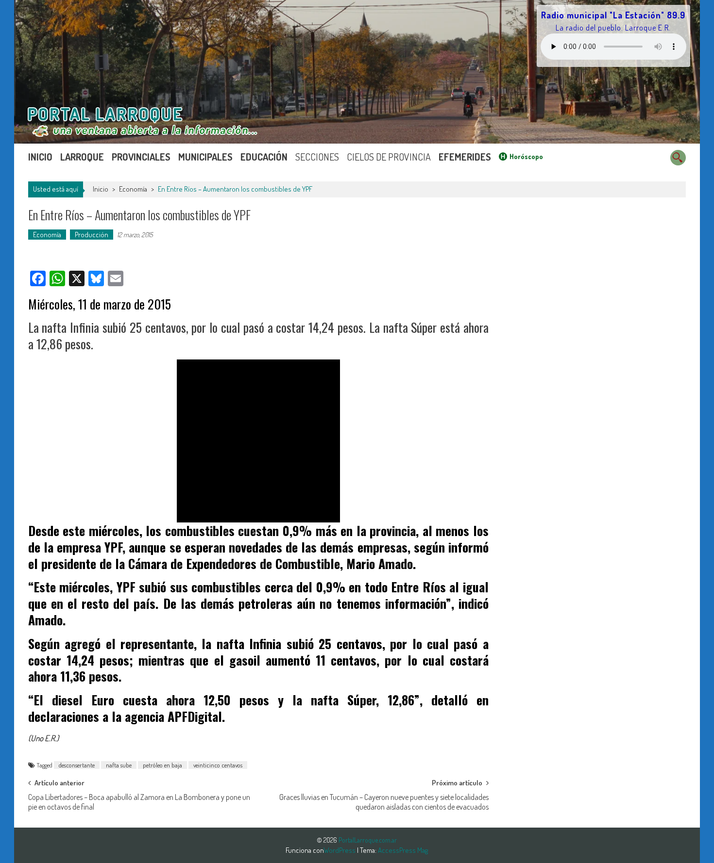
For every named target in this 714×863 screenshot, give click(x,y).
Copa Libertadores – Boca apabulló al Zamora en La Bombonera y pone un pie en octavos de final (139, 800)
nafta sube (119, 765)
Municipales (205, 156)
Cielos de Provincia (389, 156)
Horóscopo (526, 156)
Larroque (82, 156)
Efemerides (465, 156)
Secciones (317, 156)
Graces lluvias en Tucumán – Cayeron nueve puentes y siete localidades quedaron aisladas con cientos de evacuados (384, 800)
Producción (91, 234)
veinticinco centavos (217, 765)
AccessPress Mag (403, 850)
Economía (133, 189)
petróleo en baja (162, 765)
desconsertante (77, 765)
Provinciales (141, 156)
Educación (264, 156)
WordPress (340, 850)
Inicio (40, 156)
